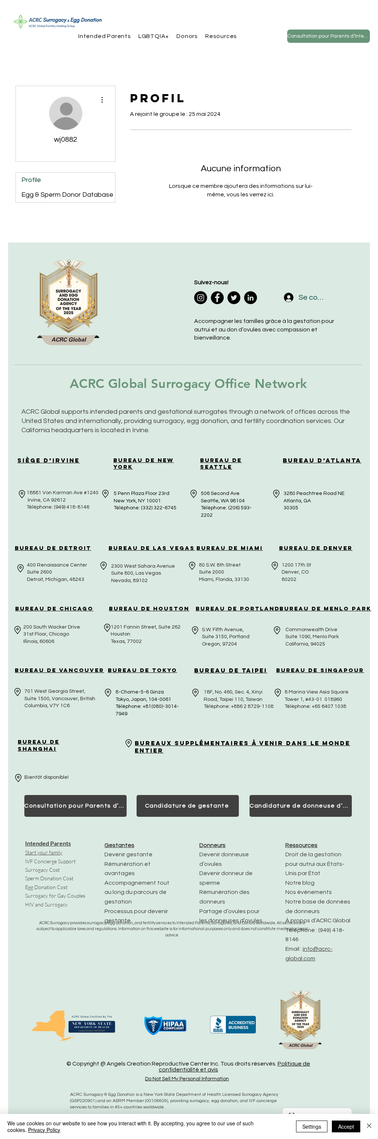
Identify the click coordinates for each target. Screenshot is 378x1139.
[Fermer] (369, 1126)
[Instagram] (200, 297)
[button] (105, 36)
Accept (346, 1126)
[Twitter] (233, 297)
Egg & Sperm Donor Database (67, 194)
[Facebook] (217, 297)
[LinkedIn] (250, 297)
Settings (311, 1126)
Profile (31, 179)
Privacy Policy (44, 1129)
